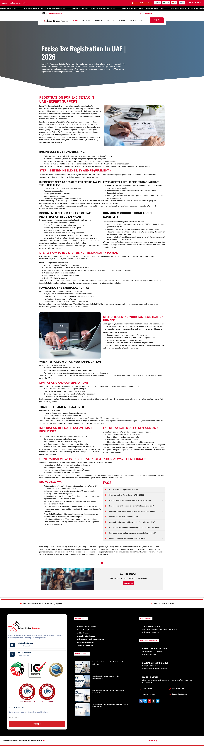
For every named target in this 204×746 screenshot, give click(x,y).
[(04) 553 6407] (140, 689)
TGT (44, 740)
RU (183, 3)
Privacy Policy (152, 740)
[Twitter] (145, 701)
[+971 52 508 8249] (12, 654)
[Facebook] (141, 701)
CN (175, 3)
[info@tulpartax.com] (43, 13)
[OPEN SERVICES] (115, 20)
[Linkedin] (157, 701)
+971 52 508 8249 (24, 652)
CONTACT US (128, 583)
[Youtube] (149, 701)
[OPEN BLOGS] (126, 20)
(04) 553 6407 (147, 688)
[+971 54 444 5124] (170, 689)
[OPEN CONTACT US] (141, 20)
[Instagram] (153, 701)
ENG (158, 3)
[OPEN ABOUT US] (91, 20)
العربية (167, 3)
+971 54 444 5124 (178, 688)
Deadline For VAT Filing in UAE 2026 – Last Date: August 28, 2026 (28, 8)
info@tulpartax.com (53, 13)
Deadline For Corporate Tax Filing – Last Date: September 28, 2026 (77, 8)
